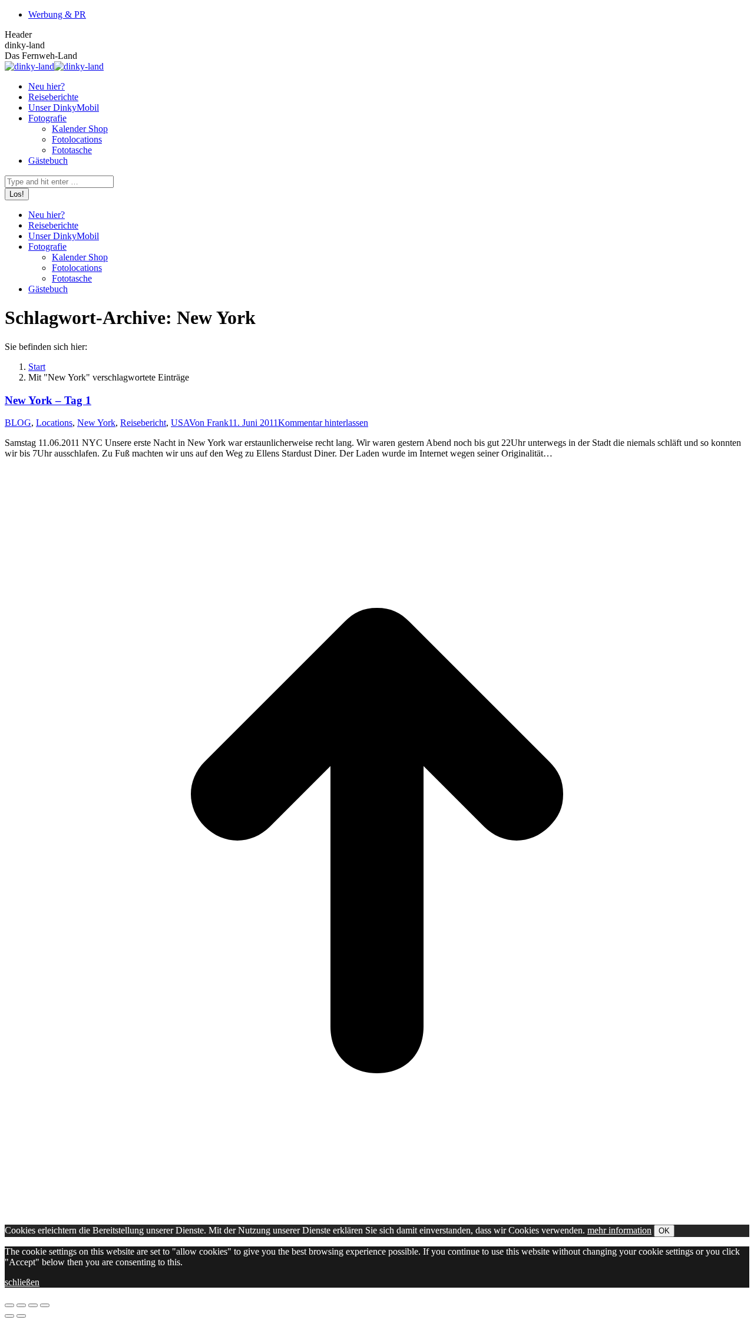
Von (209, 423)
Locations (54, 423)
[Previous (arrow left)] (9, 1316)
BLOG (18, 423)
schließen (22, 1282)
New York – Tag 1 (48, 400)
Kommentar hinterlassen (323, 423)
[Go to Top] (377, 1210)
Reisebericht (143, 423)
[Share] (21, 1305)
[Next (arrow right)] (21, 1316)
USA (180, 423)
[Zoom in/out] (44, 1305)
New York (96, 423)
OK (664, 1230)
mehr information (619, 1230)
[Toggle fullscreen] (33, 1305)
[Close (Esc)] (9, 1305)
